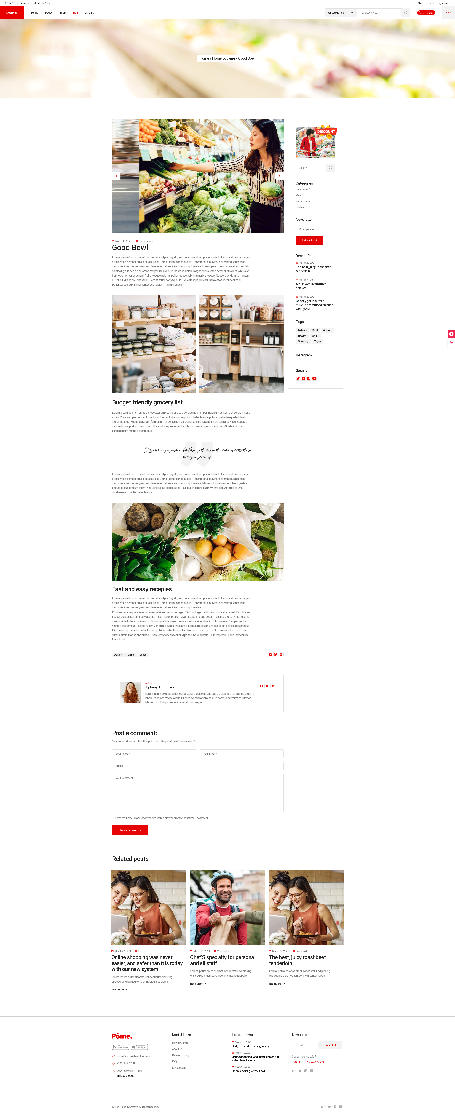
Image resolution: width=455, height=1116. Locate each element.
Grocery (327, 330)
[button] (116, 176)
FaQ (174, 1061)
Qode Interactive (129, 1107)
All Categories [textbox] (336, 12)
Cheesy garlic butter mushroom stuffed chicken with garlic (314, 305)
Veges (143, 654)
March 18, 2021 (243, 1042)
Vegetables (223, 951)
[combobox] (341, 13)
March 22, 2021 (122, 951)
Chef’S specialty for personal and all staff (222, 960)
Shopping (303, 341)
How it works (180, 1043)
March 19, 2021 (123, 241)
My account (444, 3)
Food (315, 330)
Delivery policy (181, 1055)
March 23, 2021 (307, 262)
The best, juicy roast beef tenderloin (297, 960)
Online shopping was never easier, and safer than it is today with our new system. (147, 963)
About (420, 3)
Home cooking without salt (248, 1071)
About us (177, 1049)
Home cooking (223, 58)
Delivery (118, 654)
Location (431, 3)
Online (131, 654)
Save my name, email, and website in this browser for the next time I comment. (161, 818)
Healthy (302, 336)
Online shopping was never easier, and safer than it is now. (255, 1058)
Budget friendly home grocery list (252, 1046)
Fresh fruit (143, 951)
